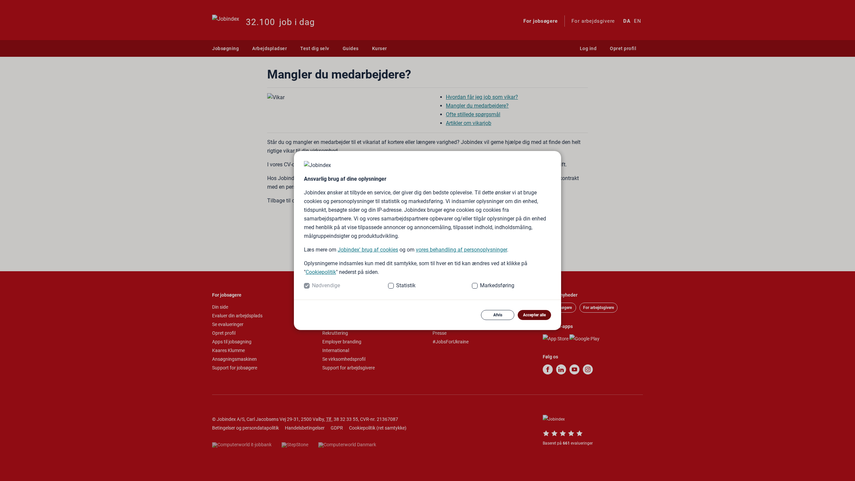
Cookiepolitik (321, 272)
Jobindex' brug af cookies (368, 250)
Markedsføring (497, 285)
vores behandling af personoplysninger (461, 250)
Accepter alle (534, 315)
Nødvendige (326, 285)
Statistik (405, 285)
